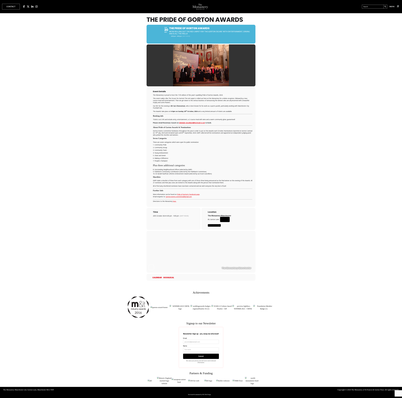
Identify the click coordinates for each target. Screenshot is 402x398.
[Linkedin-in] (32, 6)
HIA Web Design (206, 394)
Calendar (157, 277)
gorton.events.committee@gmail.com (179, 197)
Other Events (213, 225)
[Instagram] (36, 6)
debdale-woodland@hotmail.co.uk (192, 123)
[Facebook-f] (24, 6)
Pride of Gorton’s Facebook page (188, 194)
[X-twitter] (28, 6)
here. (174, 201)
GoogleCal (168, 277)
